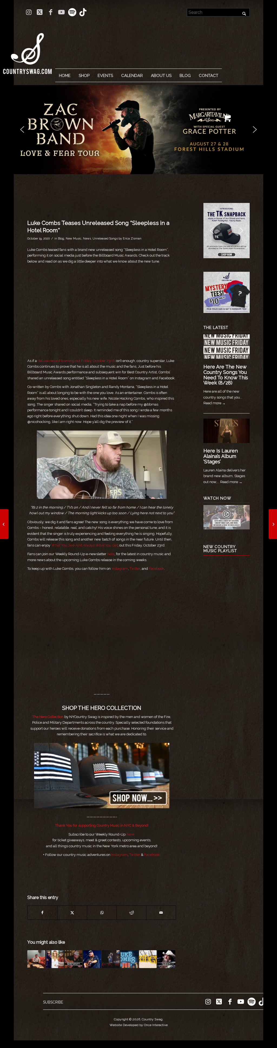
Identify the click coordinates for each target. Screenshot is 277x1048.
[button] (138, 129)
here (110, 554)
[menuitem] (65, 75)
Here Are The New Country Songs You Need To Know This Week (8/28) (225, 375)
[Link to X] (40, 12)
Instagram (119, 569)
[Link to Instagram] (29, 12)
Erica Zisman (132, 238)
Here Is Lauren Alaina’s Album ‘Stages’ (220, 456)
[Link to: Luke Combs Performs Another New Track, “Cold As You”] (74, 959)
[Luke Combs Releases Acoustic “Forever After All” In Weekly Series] (273, 524)
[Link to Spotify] (72, 12)
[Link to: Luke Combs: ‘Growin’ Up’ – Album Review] (129, 959)
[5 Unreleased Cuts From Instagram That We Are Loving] (4, 524)
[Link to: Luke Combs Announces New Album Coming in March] (92, 959)
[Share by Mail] (161, 913)
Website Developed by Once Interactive (139, 1025)
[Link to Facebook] (50, 12)
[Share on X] (72, 913)
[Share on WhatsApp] (102, 913)
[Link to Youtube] (61, 12)
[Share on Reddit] (131, 913)
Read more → (214, 403)
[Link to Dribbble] (83, 12)
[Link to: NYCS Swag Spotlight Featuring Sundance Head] (166, 959)
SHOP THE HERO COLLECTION (101, 708)
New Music (73, 238)
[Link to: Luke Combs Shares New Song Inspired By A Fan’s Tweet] (36, 959)
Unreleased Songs (105, 238)
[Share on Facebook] (42, 913)
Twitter (135, 569)
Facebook (156, 569)
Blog (61, 238)
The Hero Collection (48, 717)
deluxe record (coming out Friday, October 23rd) (76, 361)
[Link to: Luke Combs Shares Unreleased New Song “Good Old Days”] (111, 959)
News (87, 238)
